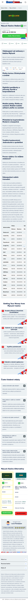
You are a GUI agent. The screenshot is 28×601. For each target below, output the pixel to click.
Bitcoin (9, 501)
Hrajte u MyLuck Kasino (14, 35)
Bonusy (12, 43)
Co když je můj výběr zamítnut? (11, 417)
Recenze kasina (5, 563)
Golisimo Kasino (21, 479)
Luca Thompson (16, 523)
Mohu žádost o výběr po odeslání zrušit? (11, 400)
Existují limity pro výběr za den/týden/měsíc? (9, 436)
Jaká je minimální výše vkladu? (11, 385)
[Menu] (2, 2)
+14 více (9, 502)
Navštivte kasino (7, 512)
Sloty (19, 43)
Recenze (5, 43)
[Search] (25, 2)
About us (3, 559)
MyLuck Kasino (7, 479)
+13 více (23, 503)
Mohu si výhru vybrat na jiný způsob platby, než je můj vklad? (11, 451)
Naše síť (3, 568)
